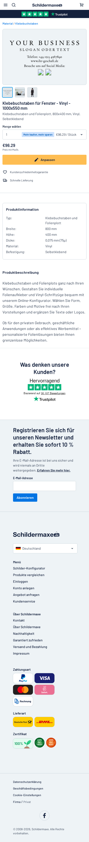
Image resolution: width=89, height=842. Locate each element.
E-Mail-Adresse (23, 478)
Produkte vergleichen (28, 575)
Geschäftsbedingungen (28, 788)
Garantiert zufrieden (28, 640)
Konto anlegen (23, 588)
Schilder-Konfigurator (29, 568)
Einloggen (20, 581)
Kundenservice (24, 601)
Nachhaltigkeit (23, 633)
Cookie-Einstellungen (27, 795)
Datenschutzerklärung (27, 782)
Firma (16, 802)
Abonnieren (25, 497)
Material (7, 23)
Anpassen (48, 160)
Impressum (21, 653)
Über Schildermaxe (27, 627)
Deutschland (31, 548)
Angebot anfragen (26, 595)
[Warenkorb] (81, 5)
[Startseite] (44, 534)
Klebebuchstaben (26, 23)
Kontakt (19, 620)
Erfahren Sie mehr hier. (53, 470)
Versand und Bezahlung (30, 647)
